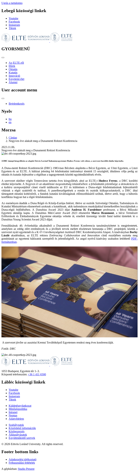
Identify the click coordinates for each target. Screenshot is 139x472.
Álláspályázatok (18, 434)
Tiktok (12, 28)
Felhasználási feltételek (22, 462)
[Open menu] (2, 57)
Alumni (13, 82)
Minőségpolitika (18, 408)
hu (10, 119)
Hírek (12, 66)
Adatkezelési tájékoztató (22, 459)
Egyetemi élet (16, 79)
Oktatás (13, 69)
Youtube (13, 18)
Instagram (14, 24)
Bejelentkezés (16, 103)
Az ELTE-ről (16, 62)
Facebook (14, 21)
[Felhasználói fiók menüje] (2, 98)
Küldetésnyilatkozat (20, 405)
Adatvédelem (16, 418)
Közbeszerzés (16, 431)
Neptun (13, 415)
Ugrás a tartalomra (11, 3)
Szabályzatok (16, 424)
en (10, 122)
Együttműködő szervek (22, 437)
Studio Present (26, 468)
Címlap (13, 137)
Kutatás (13, 72)
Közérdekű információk (22, 428)
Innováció (14, 75)
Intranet (13, 412)
